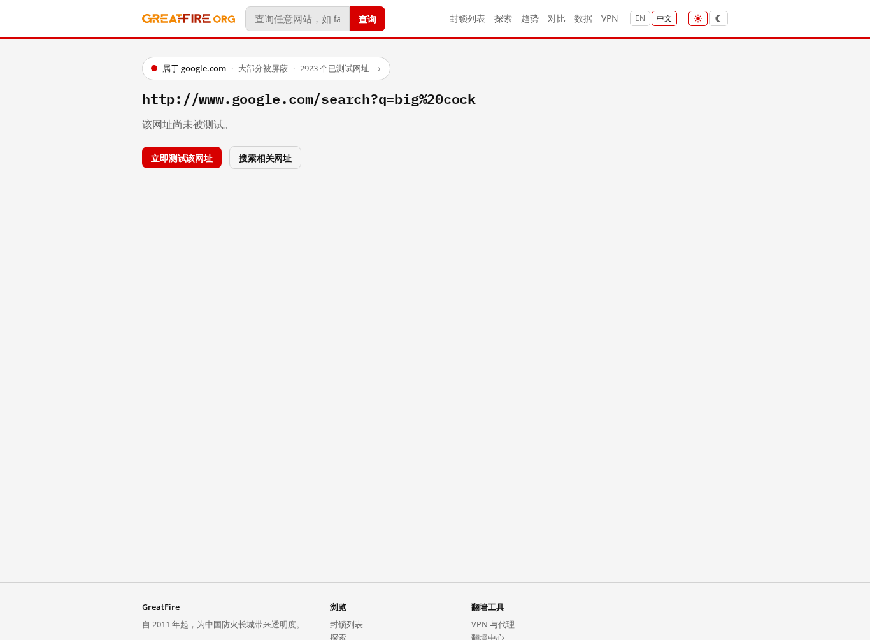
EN (640, 18)
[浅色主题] (698, 18)
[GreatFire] (188, 19)
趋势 (530, 18)
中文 (664, 18)
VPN (609, 18)
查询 (367, 18)
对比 (557, 18)
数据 (583, 18)
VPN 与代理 (493, 624)
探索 (503, 18)
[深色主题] (718, 18)
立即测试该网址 (182, 157)
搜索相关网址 (265, 157)
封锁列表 (467, 18)
